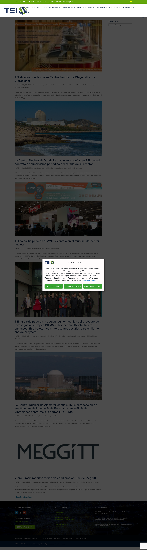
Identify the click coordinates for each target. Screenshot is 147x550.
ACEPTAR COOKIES (53, 286)
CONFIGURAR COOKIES (92, 286)
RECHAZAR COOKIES (73, 286)
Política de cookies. (90, 280)
